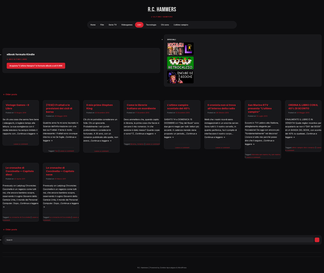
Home (93, 25)
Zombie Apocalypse (168, 268)
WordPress (182, 268)
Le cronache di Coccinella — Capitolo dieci (20, 171)
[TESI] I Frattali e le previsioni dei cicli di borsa (59, 108)
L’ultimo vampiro (181, 25)
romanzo (140, 144)
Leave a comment (21, 144)
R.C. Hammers (162, 9)
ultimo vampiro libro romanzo (303, 147)
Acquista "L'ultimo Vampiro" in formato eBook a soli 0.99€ (35, 66)
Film (102, 25)
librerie (133, 144)
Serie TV (113, 25)
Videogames (127, 25)
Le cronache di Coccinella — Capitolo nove (60, 171)
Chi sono (165, 25)
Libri (139, 25)
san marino (275, 154)
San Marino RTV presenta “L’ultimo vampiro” (260, 108)
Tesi (56, 151)
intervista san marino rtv (260, 154)
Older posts (10, 94)
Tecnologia (151, 25)
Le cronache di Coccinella (19, 217)
